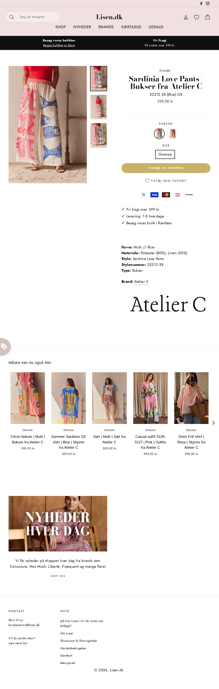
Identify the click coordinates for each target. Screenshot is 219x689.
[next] (213, 422)
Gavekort (66, 655)
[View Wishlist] (196, 17)
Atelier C (141, 281)
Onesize (165, 154)
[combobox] (38, 17)
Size (166, 145)
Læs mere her (18, 643)
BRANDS (106, 27)
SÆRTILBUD (131, 27)
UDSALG (156, 27)
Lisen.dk (109, 17)
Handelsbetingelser (73, 648)
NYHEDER (82, 27)
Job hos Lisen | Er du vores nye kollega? (81, 623)
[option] (59, 43)
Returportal (67, 663)
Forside (165, 70)
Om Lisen (66, 633)
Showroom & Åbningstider (78, 641)
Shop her (57, 576)
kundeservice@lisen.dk (24, 625)
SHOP (60, 27)
